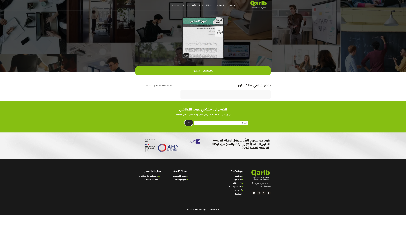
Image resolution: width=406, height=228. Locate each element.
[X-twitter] (264, 193)
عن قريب (232, 5)
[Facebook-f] (269, 193)
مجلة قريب (175, 5)
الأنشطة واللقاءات (189, 5)
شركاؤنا (208, 5)
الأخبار (201, 5)
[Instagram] (259, 193)
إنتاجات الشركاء (220, 5)
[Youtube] (254, 193)
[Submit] (188, 123)
